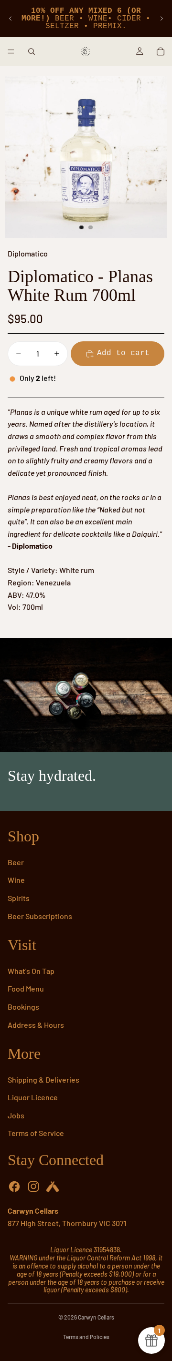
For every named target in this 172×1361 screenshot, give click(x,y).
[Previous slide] (10, 18)
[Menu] (11, 51)
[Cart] (160, 51)
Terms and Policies (86, 1336)
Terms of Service (36, 1132)
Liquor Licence (33, 1097)
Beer (16, 862)
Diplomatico (28, 253)
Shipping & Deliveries (43, 1079)
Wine (16, 879)
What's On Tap (31, 970)
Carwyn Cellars (96, 1317)
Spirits (19, 897)
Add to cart (123, 353)
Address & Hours (36, 1024)
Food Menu (26, 988)
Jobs (16, 1115)
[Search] (31, 51)
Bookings (23, 1006)
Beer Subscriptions (40, 916)
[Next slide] (161, 18)
